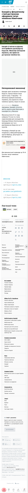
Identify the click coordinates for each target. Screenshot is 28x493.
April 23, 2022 (16, 185)
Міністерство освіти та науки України (13, 373)
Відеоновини (7, 289)
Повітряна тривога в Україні (11, 306)
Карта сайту (18, 269)
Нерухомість (8, 387)
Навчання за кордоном (10, 382)
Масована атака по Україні (11, 309)
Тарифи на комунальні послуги (12, 346)
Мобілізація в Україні (11, 318)
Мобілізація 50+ (8, 322)
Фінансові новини (9, 344)
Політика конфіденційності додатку (19, 246)
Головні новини (8, 282)
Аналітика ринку (8, 389)
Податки (6, 348)
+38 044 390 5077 (19, 221)
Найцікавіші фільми (9, 357)
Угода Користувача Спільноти (19, 250)
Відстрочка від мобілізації (11, 329)
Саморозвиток (8, 379)
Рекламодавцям (5, 257)
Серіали (6, 366)
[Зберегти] (24, 26)
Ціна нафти (7, 340)
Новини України (8, 284)
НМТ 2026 (6, 377)
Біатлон (6, 407)
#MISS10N (6, 179)
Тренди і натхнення (9, 393)
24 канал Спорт (5, 6)
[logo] (10, 2)
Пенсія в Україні (8, 350)
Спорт (6, 398)
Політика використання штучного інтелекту (6, 268)
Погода (6, 293)
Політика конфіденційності (6, 264)
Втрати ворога (8, 313)
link (15, 228)
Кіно (5, 355)
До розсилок (9, 429)
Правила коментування (18, 254)
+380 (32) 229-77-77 (10, 467)
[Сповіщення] (26, 2)
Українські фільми (9, 360)
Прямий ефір (7, 287)
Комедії (6, 364)
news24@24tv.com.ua (7, 221)
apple (17, 440)
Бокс (5, 400)
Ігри (16, 272)
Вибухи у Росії (8, 311)
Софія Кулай (8, 21)
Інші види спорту (8, 409)
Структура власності (20, 264)
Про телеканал (5, 252)
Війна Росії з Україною (11, 298)
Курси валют (7, 342)
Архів (16, 266)
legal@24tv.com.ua (20, 469)
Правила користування (5, 261)
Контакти (17, 259)
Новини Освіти (8, 371)
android (6, 440)
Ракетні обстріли (8, 300)
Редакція (4, 247)
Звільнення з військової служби (12, 320)
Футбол (12, 6)
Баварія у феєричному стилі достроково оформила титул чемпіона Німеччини (21, 6)
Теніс (5, 405)
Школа (6, 375)
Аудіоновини (7, 291)
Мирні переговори (9, 304)
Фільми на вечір (8, 362)
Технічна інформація (20, 256)
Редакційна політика (7, 250)
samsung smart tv (17, 444)
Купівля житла (8, 391)
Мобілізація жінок (9, 324)
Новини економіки (10, 338)
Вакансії (17, 261)
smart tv (6, 444)
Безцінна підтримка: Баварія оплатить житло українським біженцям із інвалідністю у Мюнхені (13, 108)
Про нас (4, 244)
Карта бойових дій (9, 302)
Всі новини (7, 280)
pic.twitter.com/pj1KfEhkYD (12, 191)
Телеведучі (4, 255)
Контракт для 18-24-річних (11, 326)
